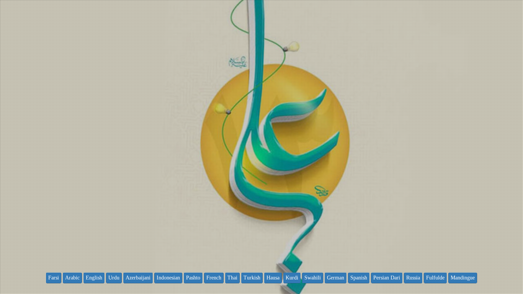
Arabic (72, 278)
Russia (413, 278)
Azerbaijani (138, 278)
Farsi (53, 278)
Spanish (358, 278)
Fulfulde (435, 278)
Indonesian (168, 278)
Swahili (312, 278)
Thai (232, 278)
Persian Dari (386, 278)
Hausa (272, 278)
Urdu (113, 278)
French (213, 278)
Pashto (193, 278)
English (94, 278)
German (335, 278)
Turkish (252, 278)
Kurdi (292, 278)
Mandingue (463, 278)
